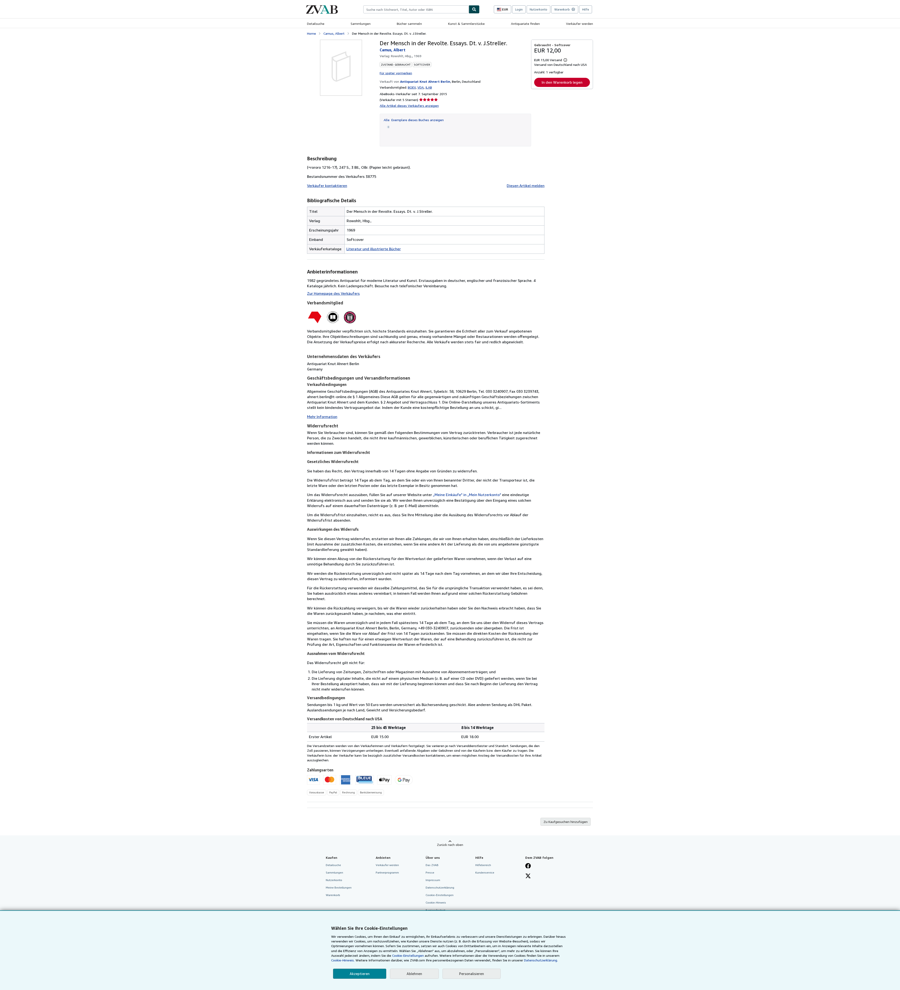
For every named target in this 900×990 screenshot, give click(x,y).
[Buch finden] (474, 9)
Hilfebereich (483, 865)
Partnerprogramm (387, 872)
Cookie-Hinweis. (343, 960)
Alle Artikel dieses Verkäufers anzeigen (409, 106)
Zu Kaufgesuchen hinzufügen (566, 822)
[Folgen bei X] (528, 876)
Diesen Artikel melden (525, 185)
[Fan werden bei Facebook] (528, 866)
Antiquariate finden (525, 24)
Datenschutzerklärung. (541, 960)
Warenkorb (333, 895)
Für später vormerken (396, 73)
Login (519, 9)
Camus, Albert (334, 33)
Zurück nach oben (450, 845)
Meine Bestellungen (339, 887)
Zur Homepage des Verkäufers (333, 293)
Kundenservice (484, 872)
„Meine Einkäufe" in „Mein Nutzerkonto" (467, 494)
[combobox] (416, 9)
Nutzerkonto (538, 9)
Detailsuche (315, 24)
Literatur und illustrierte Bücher (373, 249)
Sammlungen (361, 24)
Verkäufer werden (579, 24)
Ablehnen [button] (414, 973)
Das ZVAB (432, 865)
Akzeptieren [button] (360, 973)
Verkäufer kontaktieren (327, 185)
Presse (430, 872)
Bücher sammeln (409, 24)
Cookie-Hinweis (436, 902)
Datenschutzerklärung (440, 887)
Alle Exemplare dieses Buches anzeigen (414, 120)
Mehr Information (322, 416)
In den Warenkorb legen (562, 82)
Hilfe (585, 9)
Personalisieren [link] (471, 973)
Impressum (433, 880)
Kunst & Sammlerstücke (466, 24)
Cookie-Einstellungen (408, 955)
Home (311, 33)
